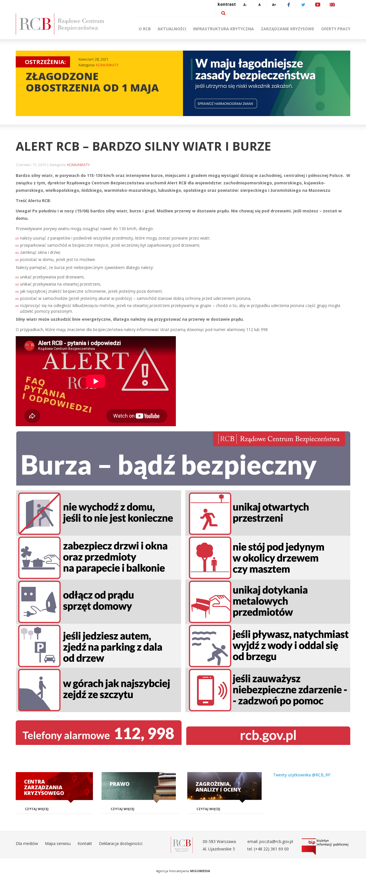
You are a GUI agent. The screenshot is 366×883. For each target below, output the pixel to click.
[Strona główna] (69, 24)
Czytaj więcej (37, 809)
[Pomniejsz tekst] (244, 4)
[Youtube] (317, 4)
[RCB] (182, 844)
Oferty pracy (335, 28)
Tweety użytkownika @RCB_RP (302, 775)
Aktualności (172, 28)
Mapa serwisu (58, 843)
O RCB (145, 28)
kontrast (227, 4)
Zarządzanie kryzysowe (287, 28)
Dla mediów (27, 843)
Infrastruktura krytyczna (223, 28)
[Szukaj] (223, 13)
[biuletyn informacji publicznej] (326, 846)
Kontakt (84, 843)
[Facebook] (288, 4)
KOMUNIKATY (107, 64)
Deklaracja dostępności (120, 843)
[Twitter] (303, 4)
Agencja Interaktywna (172, 871)
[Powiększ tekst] (274, 4)
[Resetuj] (259, 4)
